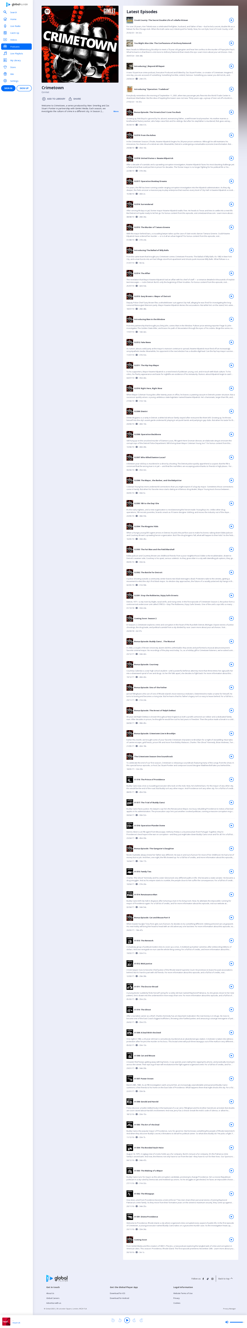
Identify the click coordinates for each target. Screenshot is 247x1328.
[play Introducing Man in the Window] (231, 319)
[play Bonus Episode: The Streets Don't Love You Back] (231, 112)
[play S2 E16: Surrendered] (231, 204)
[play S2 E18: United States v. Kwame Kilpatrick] (231, 158)
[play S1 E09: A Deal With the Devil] (231, 1032)
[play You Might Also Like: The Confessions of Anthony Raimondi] (231, 43)
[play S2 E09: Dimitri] (231, 411)
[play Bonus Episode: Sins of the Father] (231, 687)
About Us (50, 1293)
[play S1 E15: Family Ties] (231, 871)
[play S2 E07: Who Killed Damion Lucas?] (231, 457)
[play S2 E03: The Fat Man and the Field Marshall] (231, 549)
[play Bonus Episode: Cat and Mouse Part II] (231, 917)
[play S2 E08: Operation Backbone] (231, 434)
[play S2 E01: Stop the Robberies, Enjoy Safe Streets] (231, 595)
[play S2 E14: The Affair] (231, 273)
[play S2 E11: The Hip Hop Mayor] (231, 365)
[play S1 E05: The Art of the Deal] (231, 1124)
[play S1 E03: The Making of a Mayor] (231, 1170)
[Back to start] (113, 1320)
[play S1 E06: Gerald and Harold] (231, 1101)
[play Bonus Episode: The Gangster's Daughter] (231, 848)
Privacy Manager (229, 1309)
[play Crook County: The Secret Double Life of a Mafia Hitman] (231, 20)
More (115, 111)
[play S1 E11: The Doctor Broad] (231, 986)
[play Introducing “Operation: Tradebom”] (231, 89)
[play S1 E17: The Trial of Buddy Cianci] (231, 802)
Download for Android (119, 1298)
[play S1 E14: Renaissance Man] (231, 894)
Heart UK (16, 1322)
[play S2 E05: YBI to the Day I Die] (231, 503)
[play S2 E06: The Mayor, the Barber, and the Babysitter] (231, 480)
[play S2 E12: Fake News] (231, 342)
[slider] (235, 1322)
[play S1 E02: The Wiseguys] (231, 1193)
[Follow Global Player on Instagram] (212, 1280)
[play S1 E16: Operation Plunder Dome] (231, 825)
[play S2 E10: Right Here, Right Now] (231, 388)
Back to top (224, 1278)
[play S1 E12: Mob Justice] (231, 963)
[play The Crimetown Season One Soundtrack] (231, 756)
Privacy (176, 1298)
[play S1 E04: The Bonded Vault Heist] (231, 1147)
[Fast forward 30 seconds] (134, 1320)
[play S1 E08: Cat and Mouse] (231, 1055)
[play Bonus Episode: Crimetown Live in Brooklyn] (231, 733)
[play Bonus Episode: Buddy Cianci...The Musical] (231, 641)
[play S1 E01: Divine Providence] (231, 1216)
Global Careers (52, 1298)
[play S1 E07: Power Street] (231, 1078)
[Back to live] (141, 1320)
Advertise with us (53, 1303)
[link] (181, 26)
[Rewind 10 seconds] (120, 1320)
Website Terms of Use (183, 1293)
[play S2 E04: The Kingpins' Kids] (231, 526)
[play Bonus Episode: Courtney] (231, 664)
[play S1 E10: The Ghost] (231, 1009)
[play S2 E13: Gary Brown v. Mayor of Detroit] (231, 296)
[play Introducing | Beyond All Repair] (231, 66)
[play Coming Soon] (231, 1239)
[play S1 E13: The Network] (231, 940)
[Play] (127, 1320)
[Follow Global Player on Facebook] (203, 1280)
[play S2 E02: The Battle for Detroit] (231, 572)
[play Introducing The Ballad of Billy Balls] (231, 250)
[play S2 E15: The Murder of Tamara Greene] (231, 227)
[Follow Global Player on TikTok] (208, 1280)
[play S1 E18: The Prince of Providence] (231, 779)
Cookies (176, 1303)
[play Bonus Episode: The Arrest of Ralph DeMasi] (231, 710)
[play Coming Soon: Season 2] (231, 618)
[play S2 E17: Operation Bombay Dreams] (231, 181)
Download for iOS (117, 1293)
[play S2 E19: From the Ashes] (231, 135)
